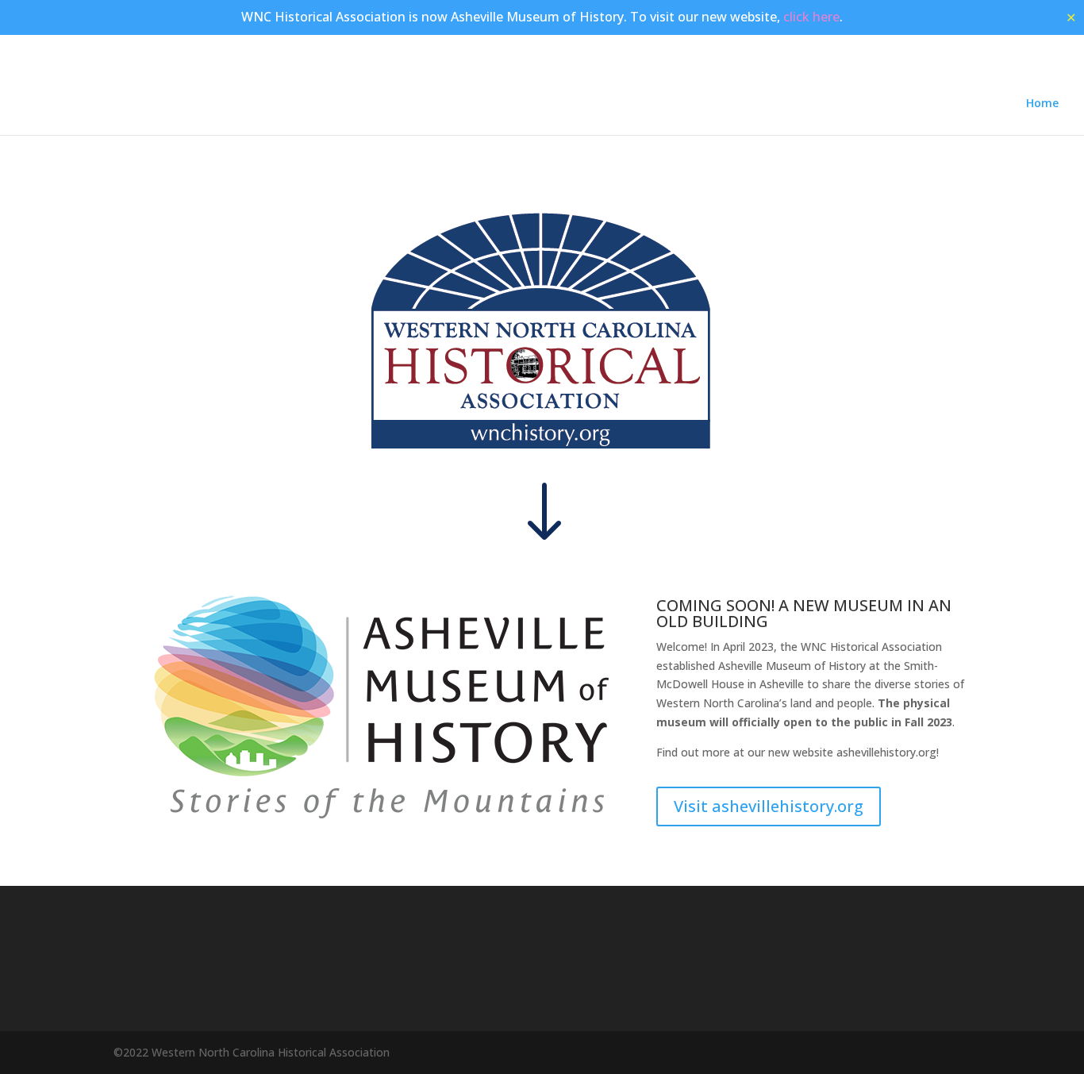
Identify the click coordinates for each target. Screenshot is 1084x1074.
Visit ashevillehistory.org (768, 806)
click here (811, 16)
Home (1042, 104)
